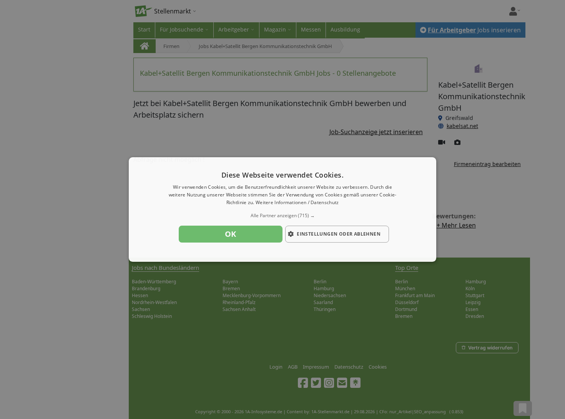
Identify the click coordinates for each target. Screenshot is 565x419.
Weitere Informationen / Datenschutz (297, 202)
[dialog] (282, 209)
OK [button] (230, 234)
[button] (282, 215)
